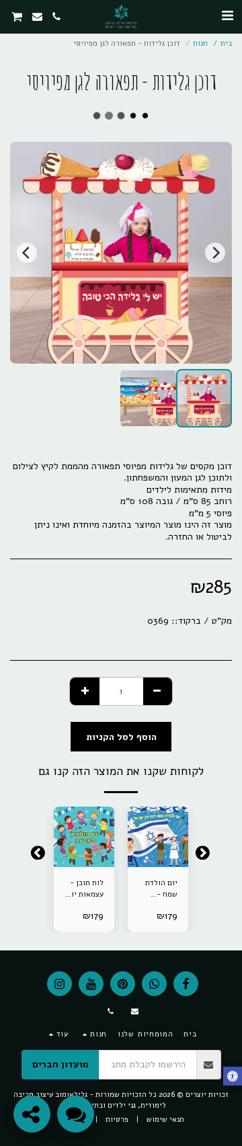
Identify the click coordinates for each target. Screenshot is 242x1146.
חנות (200, 43)
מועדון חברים (60, 1064)
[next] (27, 253)
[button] (227, 16)
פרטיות (117, 1119)
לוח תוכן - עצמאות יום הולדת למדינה (85, 889)
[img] (158, 837)
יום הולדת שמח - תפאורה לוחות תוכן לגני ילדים (160, 889)
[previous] (215, 253)
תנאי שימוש (165, 1119)
